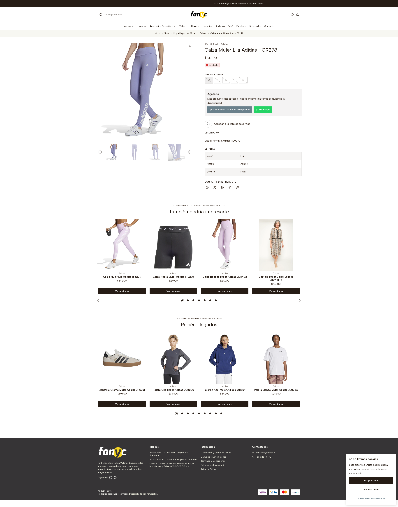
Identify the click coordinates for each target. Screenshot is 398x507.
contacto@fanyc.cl (265, 452)
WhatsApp (264, 109)
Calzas (203, 33)
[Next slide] (191, 152)
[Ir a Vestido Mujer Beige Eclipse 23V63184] (224, 245)
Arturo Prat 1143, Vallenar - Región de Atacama (173, 459)
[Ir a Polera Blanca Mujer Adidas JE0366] (276, 358)
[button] (130, 26)
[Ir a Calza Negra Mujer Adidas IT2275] (122, 245)
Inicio (157, 33)
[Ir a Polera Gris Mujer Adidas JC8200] (173, 358)
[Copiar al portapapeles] (237, 187)
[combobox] (115, 14)
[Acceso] (292, 14)
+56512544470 (263, 456)
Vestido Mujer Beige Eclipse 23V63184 (224, 278)
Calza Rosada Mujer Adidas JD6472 (173, 276)
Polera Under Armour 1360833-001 (276, 276)
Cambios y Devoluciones (213, 456)
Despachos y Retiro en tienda (216, 452)
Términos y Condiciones (213, 460)
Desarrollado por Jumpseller (143, 494)
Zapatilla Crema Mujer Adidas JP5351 (122, 389)
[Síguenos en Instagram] (110, 477)
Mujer (166, 33)
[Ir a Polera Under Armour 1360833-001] (276, 245)
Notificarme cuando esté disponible (231, 109)
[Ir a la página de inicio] (199, 14)
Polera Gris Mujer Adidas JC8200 (173, 389)
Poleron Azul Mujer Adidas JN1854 (225, 389)
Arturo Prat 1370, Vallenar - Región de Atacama (169, 454)
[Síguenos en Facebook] (115, 477)
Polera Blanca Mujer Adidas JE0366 (276, 389)
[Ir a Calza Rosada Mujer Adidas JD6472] (173, 245)
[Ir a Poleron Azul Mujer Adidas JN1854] (224, 358)
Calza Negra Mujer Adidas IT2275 (122, 276)
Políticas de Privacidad (212, 465)
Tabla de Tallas (208, 469)
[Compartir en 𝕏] (214, 187)
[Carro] (298, 14)
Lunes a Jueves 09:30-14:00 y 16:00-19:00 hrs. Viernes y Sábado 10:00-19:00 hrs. (172, 465)
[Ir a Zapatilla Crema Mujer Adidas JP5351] (122, 358)
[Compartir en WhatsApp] (222, 187)
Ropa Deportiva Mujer (185, 33)
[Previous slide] (98, 152)
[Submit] (101, 14)
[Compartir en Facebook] (207, 187)
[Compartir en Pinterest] (229, 187)
